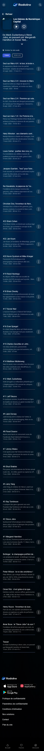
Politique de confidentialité (13, 698)
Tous (7, 55)
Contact (5, 719)
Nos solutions (8, 714)
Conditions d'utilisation (12, 709)
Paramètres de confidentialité (15, 704)
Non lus (17, 55)
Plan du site (7, 725)
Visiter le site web (12, 50)
